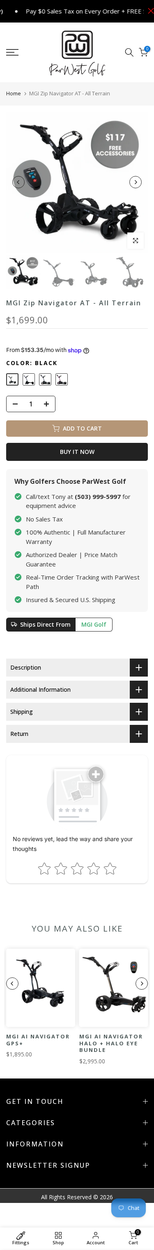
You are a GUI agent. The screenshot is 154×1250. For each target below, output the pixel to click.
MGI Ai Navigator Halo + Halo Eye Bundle (111, 1043)
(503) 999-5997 (98, 496)
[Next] (135, 182)
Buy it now (77, 452)
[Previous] (18, 182)
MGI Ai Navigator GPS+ (38, 1040)
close (149, 11)
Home (13, 93)
